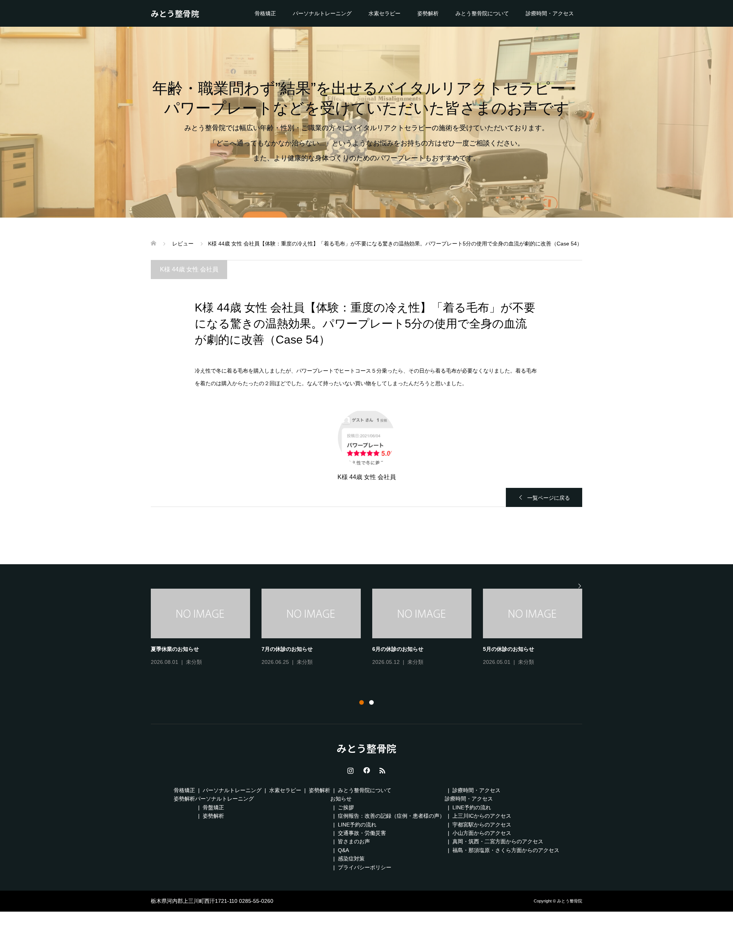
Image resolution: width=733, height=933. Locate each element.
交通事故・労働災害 (362, 833)
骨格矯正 (265, 13)
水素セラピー (384, 13)
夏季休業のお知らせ (175, 649)
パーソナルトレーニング (322, 13)
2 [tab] (371, 702)
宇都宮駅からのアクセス (481, 825)
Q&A (343, 850)
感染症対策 (351, 859)
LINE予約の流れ (357, 825)
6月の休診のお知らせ (397, 649)
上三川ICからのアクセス (481, 816)
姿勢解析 (428, 13)
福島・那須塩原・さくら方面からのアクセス (505, 850)
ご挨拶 (346, 807)
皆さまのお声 (354, 841)
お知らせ (341, 799)
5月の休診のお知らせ (508, 649)
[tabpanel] (372, 628)
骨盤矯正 (213, 807)
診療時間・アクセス (550, 13)
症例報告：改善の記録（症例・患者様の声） (391, 816)
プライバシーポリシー (364, 867)
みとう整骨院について (482, 13)
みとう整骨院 (175, 13)
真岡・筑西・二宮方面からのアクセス (497, 841)
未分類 (194, 662)
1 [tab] (361, 702)
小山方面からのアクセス (481, 833)
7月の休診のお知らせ (287, 649)
